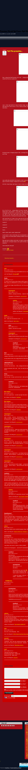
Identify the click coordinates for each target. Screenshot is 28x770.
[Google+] (5, 725)
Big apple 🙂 (15, 274)
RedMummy (9, 580)
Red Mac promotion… (15, 51)
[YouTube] (7, 725)
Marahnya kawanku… (10, 258)
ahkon (6, 526)
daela (5, 315)
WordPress (7, 767)
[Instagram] (8, 725)
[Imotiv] (12, 725)
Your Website (23, 687)
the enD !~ (16, 657)
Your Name (23, 680)
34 (8, 248)
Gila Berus (18, 397)
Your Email (23, 684)
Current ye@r (7, 696)
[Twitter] (1, 725)
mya (5, 628)
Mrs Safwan (7, 391)
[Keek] (10, 725)
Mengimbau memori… (19, 645)
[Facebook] (3, 725)
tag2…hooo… (16, 321)
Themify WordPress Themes (15, 767)
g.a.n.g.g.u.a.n (24, 296)
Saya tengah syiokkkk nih (20, 624)
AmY (5, 649)
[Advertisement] (14, 14)
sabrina (15, 300)
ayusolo (6, 638)
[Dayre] (14, 725)
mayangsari (12, 290)
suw (5, 268)
